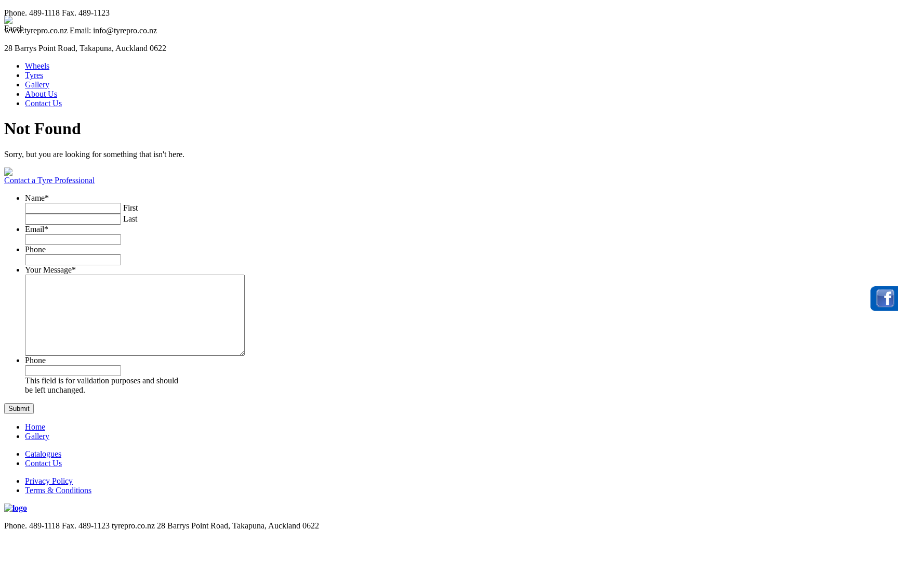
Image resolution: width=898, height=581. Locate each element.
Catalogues (43, 453)
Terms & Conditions (58, 490)
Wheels (37, 65)
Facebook (884, 298)
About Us (41, 93)
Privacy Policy (49, 480)
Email (36, 229)
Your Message (50, 269)
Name (37, 197)
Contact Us (43, 103)
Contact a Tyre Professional (49, 180)
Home (35, 426)
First (130, 207)
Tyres (34, 75)
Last (130, 218)
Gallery (37, 84)
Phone (35, 249)
